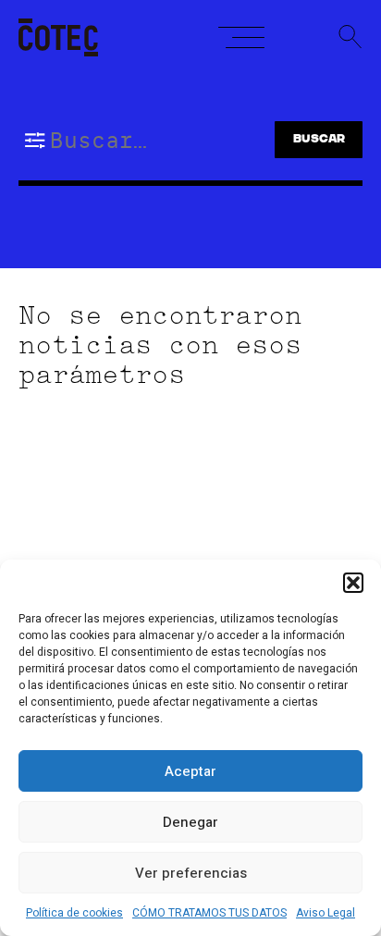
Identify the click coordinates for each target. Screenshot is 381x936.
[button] (353, 582)
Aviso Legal (325, 913)
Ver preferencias (191, 873)
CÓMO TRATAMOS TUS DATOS (209, 913)
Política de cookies (74, 913)
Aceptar (190, 771)
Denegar (190, 822)
